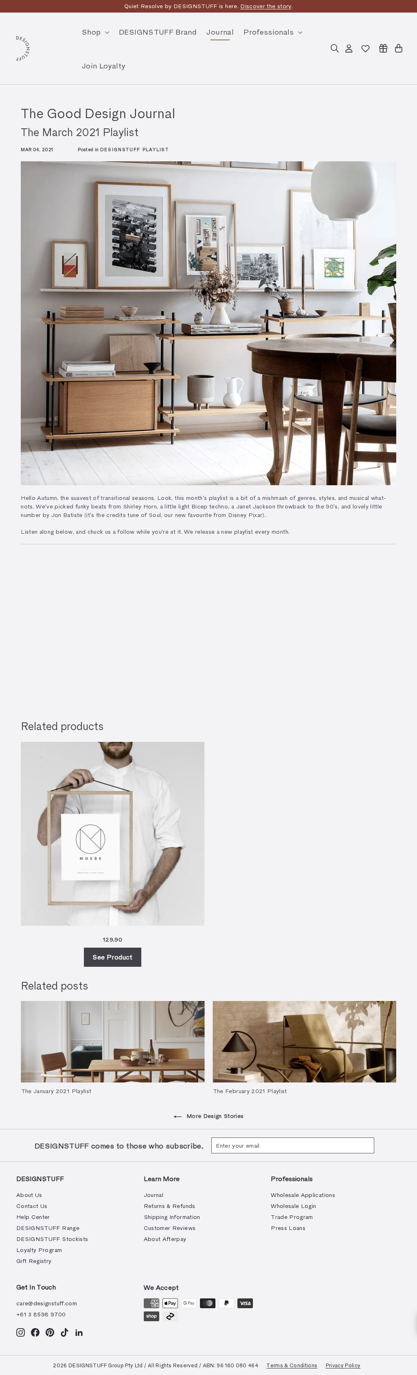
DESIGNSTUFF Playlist (134, 149)
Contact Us (32, 1205)
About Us (29, 1194)
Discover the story (265, 5)
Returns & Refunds (169, 1205)
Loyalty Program (39, 1249)
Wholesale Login (293, 1205)
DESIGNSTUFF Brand (158, 31)
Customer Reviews (170, 1227)
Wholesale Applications (303, 1194)
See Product (112, 957)
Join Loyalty (103, 65)
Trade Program (292, 1216)
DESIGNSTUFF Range (47, 1227)
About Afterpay (165, 1238)
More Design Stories (214, 1115)
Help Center (33, 1216)
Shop (92, 31)
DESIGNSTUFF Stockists (52, 1238)
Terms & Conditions (291, 1365)
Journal (219, 31)
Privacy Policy (343, 1365)
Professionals (270, 31)
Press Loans (288, 1227)
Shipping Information (172, 1216)
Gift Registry (34, 1260)
